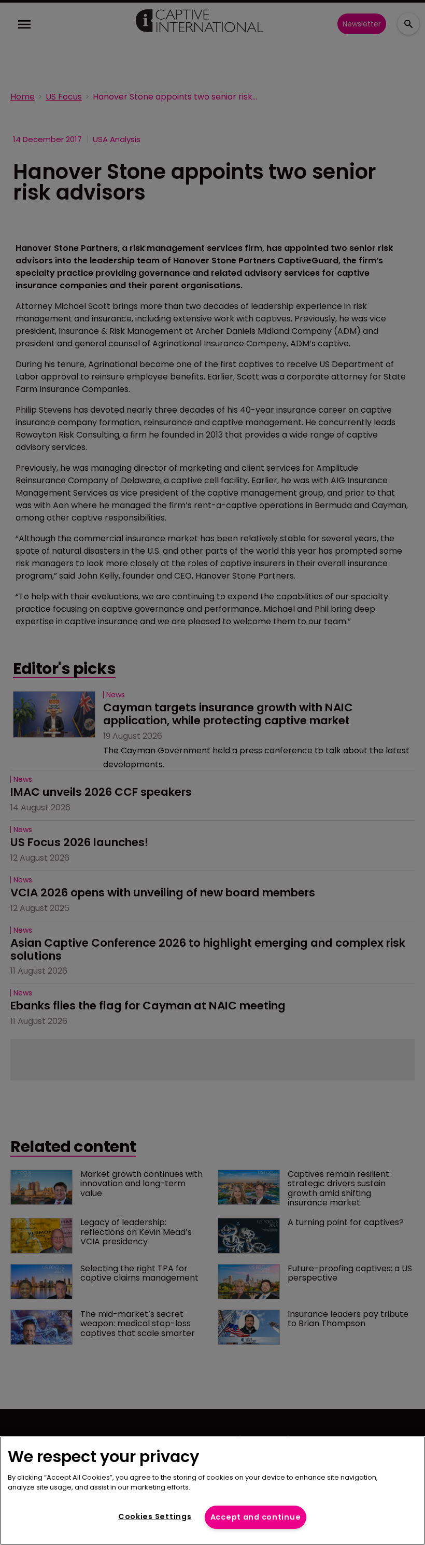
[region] (212, 1490)
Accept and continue (255, 1517)
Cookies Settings (155, 1516)
